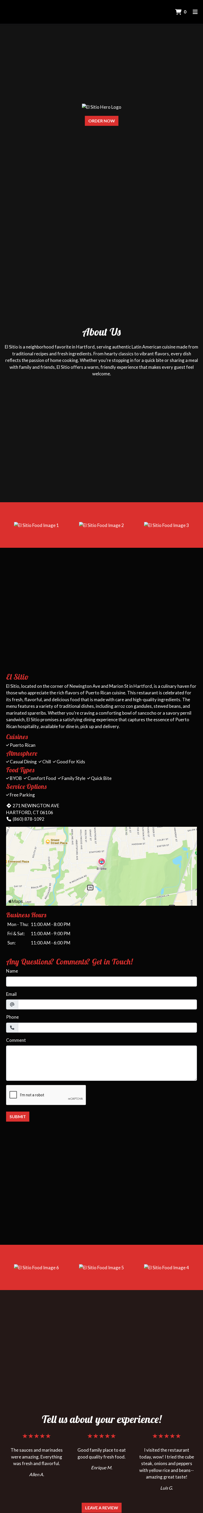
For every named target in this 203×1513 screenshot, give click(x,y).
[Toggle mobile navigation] (195, 11)
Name (12, 971)
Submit (18, 1116)
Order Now (101, 120)
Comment (16, 1040)
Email (11, 994)
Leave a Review (101, 1507)
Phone (12, 1017)
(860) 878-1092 (28, 819)
